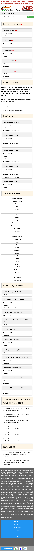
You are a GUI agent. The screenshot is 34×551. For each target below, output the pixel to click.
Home (3, 13)
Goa (17, 215)
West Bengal (17, 280)
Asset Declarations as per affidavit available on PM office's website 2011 (16, 440)
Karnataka (17, 231)
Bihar (17, 206)
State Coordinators (17, 527)
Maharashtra (17, 239)
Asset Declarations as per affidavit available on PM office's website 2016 (16, 409)
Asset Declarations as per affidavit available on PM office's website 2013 (16, 428)
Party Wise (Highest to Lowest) (13, 106)
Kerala (17, 234)
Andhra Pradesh (17, 198)
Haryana (17, 220)
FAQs (17, 537)
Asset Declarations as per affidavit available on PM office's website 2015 (16, 415)
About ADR (17, 524)
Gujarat (17, 217)
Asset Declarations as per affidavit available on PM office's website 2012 (16, 434)
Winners (6, 36)
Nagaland (17, 250)
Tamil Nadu (17, 266)
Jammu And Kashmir (17, 225)
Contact (17, 530)
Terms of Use (17, 533)
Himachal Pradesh (17, 223)
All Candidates (8, 33)
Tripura (17, 272)
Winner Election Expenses (11, 143)
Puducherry (17, 256)
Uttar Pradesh (17, 277)
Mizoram (17, 247)
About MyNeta (17, 521)
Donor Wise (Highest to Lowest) (13, 110)
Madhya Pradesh (17, 236)
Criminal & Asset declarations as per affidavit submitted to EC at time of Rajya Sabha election (16, 454)
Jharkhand (17, 228)
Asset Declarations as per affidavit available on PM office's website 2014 (16, 421)
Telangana (17, 269)
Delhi (17, 212)
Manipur (17, 242)
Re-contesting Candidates (11, 130)
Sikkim (17, 264)
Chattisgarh (17, 209)
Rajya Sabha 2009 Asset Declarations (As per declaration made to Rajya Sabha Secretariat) (16, 462)
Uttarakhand (17, 275)
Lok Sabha (11, 13)
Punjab (17, 258)
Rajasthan (17, 261)
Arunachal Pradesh (17, 201)
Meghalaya (17, 245)
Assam (17, 204)
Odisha (17, 253)
